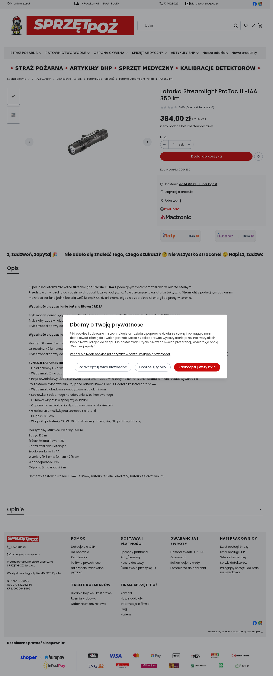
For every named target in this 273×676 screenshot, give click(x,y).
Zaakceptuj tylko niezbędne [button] (103, 367)
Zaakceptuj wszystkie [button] (197, 367)
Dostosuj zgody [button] (152, 367)
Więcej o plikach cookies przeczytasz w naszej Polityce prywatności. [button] (120, 354)
